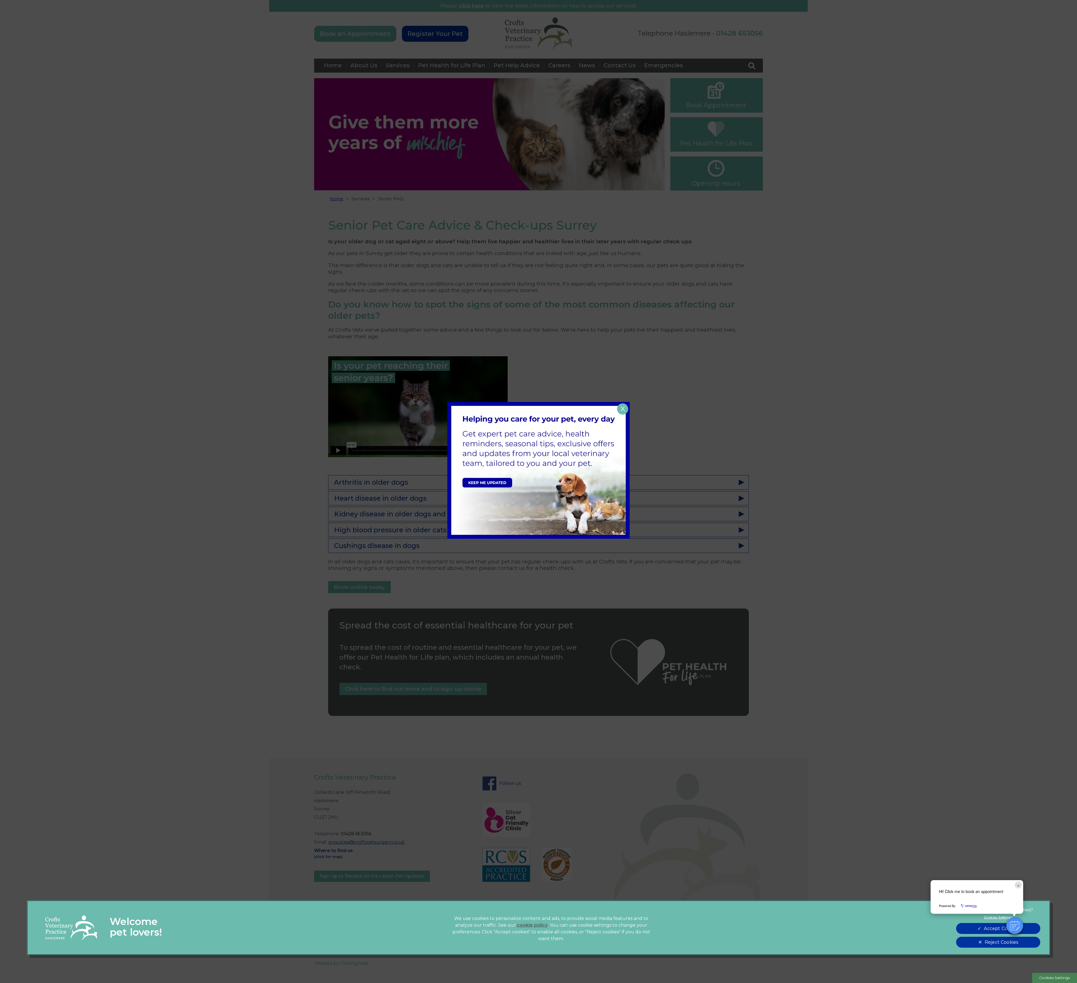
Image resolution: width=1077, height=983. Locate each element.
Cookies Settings (1054, 978)
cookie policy (532, 925)
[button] (1014, 925)
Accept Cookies (1001, 928)
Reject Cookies (1001, 942)
